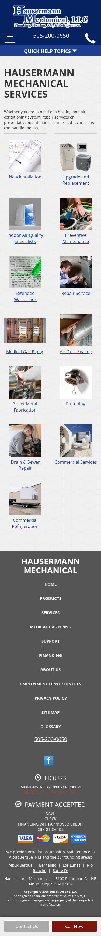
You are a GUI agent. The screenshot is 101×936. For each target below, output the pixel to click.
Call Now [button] (74, 926)
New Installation (25, 177)
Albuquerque (21, 865)
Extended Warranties (25, 296)
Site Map (50, 712)
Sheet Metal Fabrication (25, 407)
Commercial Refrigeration (25, 523)
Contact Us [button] (26, 926)
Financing (50, 655)
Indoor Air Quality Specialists (25, 238)
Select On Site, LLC (63, 891)
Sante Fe (60, 870)
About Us (50, 669)
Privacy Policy (50, 698)
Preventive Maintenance (75, 238)
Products (50, 598)
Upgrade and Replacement (75, 180)
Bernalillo (47, 865)
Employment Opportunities (50, 684)
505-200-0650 (50, 739)
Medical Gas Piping (25, 352)
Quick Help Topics (48, 51)
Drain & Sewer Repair (25, 465)
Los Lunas (72, 865)
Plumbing (75, 404)
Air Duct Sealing (76, 352)
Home (50, 584)
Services (50, 612)
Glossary (50, 726)
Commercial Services (76, 462)
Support (50, 641)
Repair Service (75, 293)
